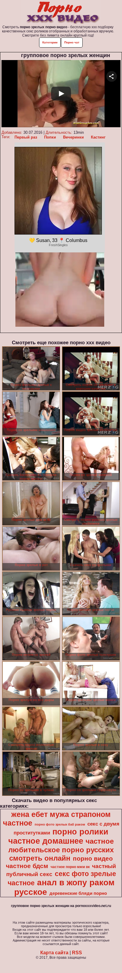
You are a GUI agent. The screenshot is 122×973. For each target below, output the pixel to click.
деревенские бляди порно (78, 893)
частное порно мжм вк (70, 867)
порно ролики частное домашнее (58, 836)
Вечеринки (73, 137)
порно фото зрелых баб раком (60, 824)
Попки (50, 137)
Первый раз (26, 137)
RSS (77, 952)
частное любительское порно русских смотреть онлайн (61, 849)
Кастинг (98, 137)
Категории (49, 42)
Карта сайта (54, 952)
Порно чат (71, 42)
